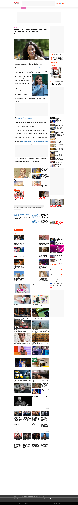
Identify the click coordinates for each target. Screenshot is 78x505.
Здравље (18, 498)
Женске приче (30, 9)
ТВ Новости (42, 498)
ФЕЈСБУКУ (37, 163)
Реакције (60, 54)
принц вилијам (16, 207)
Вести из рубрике (17, 431)
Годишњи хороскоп (57, 81)
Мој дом (40, 9)
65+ (53, 9)
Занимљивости (34, 498)
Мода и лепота (16, 9)
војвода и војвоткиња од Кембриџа (37, 207)
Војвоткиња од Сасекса (23, 207)
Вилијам (29, 207)
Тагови (15, 203)
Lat (62, 3)
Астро (62, 81)
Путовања (28, 498)
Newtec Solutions (58, 503)
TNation (63, 503)
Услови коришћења (49, 498)
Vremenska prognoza (53, 264)
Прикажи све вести (54, 62)
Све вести (51, 115)
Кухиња (25, 498)
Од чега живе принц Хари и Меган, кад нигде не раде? (31, 67)
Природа (50, 9)
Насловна (15, 498)
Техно (37, 498)
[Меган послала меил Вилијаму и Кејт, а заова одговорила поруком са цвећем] (31, 49)
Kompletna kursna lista (60, 279)
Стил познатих (35, 9)
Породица (20, 9)
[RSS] (63, 115)
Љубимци (43, 9)
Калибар (47, 9)
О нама (45, 498)
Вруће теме (16, 212)
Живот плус (21, 498)
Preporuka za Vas (16, 189)
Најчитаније (56, 54)
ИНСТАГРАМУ (32, 163)
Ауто (39, 498)
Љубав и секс (25, 9)
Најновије (52, 54)
